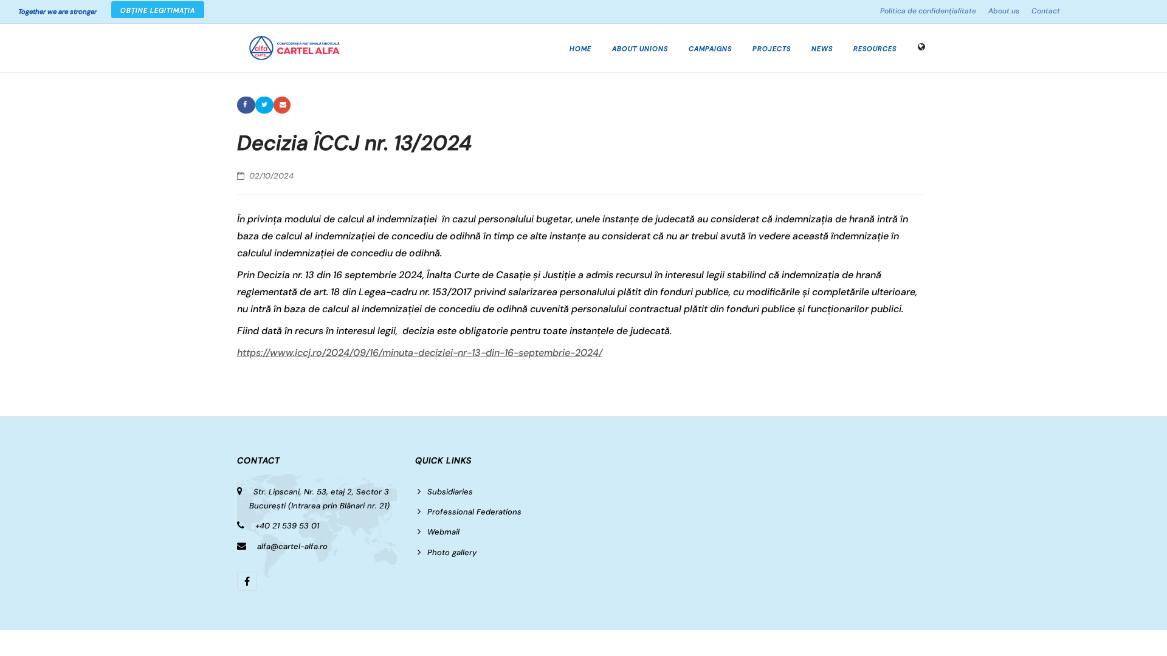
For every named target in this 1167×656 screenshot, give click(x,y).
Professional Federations (474, 512)
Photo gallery (452, 552)
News (822, 48)
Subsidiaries (450, 492)
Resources (875, 48)
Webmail (443, 532)
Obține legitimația (157, 10)
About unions (640, 48)
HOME (580, 48)
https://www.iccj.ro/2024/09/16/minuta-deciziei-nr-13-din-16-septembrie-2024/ (419, 352)
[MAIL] (282, 105)
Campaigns (710, 48)
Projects (771, 48)
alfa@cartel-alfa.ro (292, 546)
